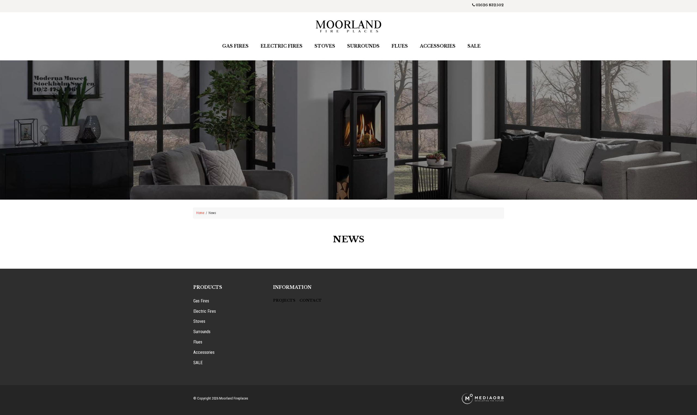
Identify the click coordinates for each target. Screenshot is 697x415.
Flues (400, 46)
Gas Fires (235, 46)
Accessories (438, 46)
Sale (474, 46)
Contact (310, 300)
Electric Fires (281, 46)
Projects (284, 300)
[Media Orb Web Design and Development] (483, 398)
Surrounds (363, 46)
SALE (198, 362)
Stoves (324, 46)
